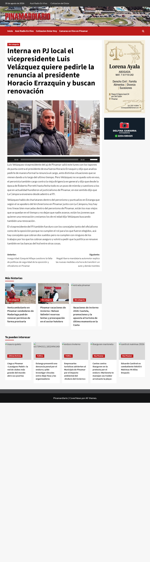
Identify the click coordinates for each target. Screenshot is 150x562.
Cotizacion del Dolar (60, 3)
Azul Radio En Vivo (38, 3)
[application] (53, 159)
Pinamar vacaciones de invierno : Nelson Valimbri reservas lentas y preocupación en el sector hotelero (53, 314)
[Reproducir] (11, 159)
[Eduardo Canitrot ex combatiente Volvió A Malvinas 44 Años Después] (132, 351)
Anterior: (29, 260)
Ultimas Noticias (15, 356)
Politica (40, 356)
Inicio (10, 31)
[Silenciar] (87, 159)
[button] (143, 31)
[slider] (94, 159)
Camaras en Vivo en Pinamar (73, 31)
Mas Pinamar (99, 356)
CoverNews (75, 398)
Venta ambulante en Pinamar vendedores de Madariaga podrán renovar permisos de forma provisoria (20, 314)
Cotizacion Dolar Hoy (46, 31)
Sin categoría (14, 44)
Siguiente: (78, 260)
